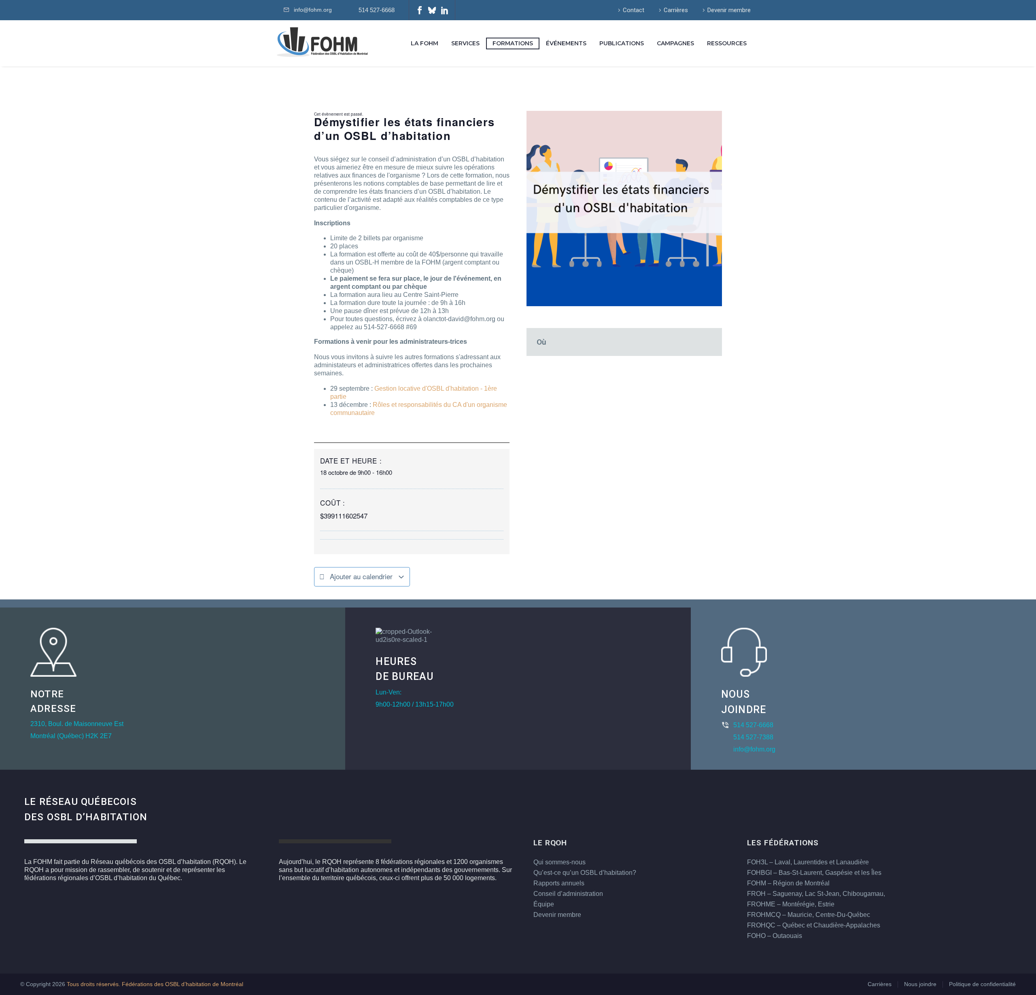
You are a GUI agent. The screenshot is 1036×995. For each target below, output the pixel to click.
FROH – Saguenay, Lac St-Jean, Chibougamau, (816, 893)
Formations (513, 43)
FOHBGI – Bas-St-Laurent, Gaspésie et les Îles (814, 872)
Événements (566, 43)
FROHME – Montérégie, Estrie (790, 904)
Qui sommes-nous (559, 862)
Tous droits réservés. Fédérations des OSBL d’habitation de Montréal (155, 984)
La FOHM (424, 43)
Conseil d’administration (568, 893)
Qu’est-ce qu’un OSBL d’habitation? (584, 872)
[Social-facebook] (420, 10)
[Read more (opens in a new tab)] (375, 10)
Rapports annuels (558, 883)
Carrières (676, 10)
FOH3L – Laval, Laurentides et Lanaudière (808, 862)
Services (465, 43)
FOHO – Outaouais (774, 935)
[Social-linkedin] (445, 10)
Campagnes (675, 43)
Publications (621, 43)
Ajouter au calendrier (361, 576)
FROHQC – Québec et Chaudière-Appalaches (813, 925)
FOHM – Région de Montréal (788, 883)
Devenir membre (729, 10)
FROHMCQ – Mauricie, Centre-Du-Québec (808, 914)
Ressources (727, 43)
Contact (633, 10)
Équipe (543, 904)
